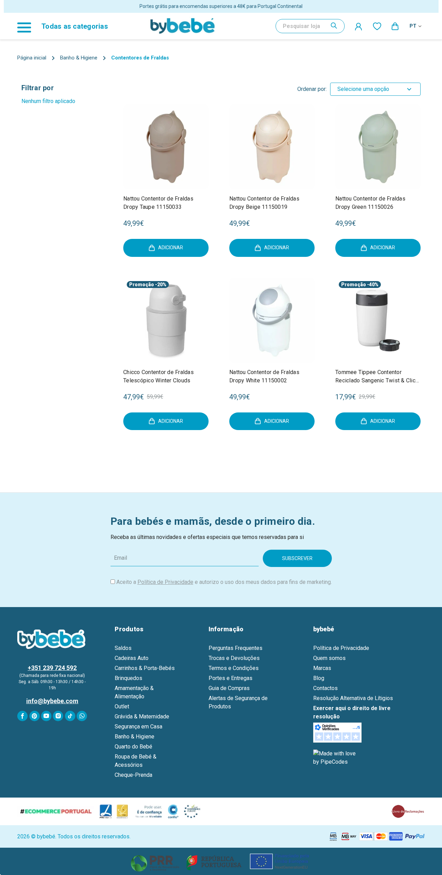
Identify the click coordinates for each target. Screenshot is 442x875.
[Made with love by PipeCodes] (335, 757)
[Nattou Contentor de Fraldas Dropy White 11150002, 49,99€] (272, 320)
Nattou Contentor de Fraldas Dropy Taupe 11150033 (158, 202)
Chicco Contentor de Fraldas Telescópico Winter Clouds (158, 376)
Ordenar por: (312, 89)
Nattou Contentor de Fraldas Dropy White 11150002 (264, 376)
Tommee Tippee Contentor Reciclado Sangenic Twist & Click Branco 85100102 (376, 377)
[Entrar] (359, 26)
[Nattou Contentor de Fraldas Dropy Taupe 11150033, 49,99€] (166, 146)
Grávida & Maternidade (142, 716)
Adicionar (170, 247)
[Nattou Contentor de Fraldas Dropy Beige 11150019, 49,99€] (272, 146)
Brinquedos (128, 678)
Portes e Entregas (230, 678)
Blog (318, 678)
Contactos (325, 688)
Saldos (123, 648)
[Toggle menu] (27, 26)
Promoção (141, 284)
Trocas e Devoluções (234, 658)
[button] (221, 861)
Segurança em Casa (138, 726)
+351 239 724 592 (52, 667)
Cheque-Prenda (133, 775)
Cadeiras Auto (131, 658)
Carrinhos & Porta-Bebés (145, 668)
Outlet (122, 706)
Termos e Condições (234, 668)
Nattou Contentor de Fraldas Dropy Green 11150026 (370, 202)
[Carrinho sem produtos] (395, 26)
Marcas (322, 668)
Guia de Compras (229, 688)
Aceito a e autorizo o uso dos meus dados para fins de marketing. (224, 582)
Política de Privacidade (165, 582)
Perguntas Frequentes (235, 648)
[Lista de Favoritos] (377, 26)
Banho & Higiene (134, 736)
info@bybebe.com (52, 701)
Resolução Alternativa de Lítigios (353, 698)
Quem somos (329, 658)
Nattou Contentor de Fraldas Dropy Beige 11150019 (264, 202)
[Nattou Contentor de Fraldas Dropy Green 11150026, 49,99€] (378, 146)
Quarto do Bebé (133, 746)
